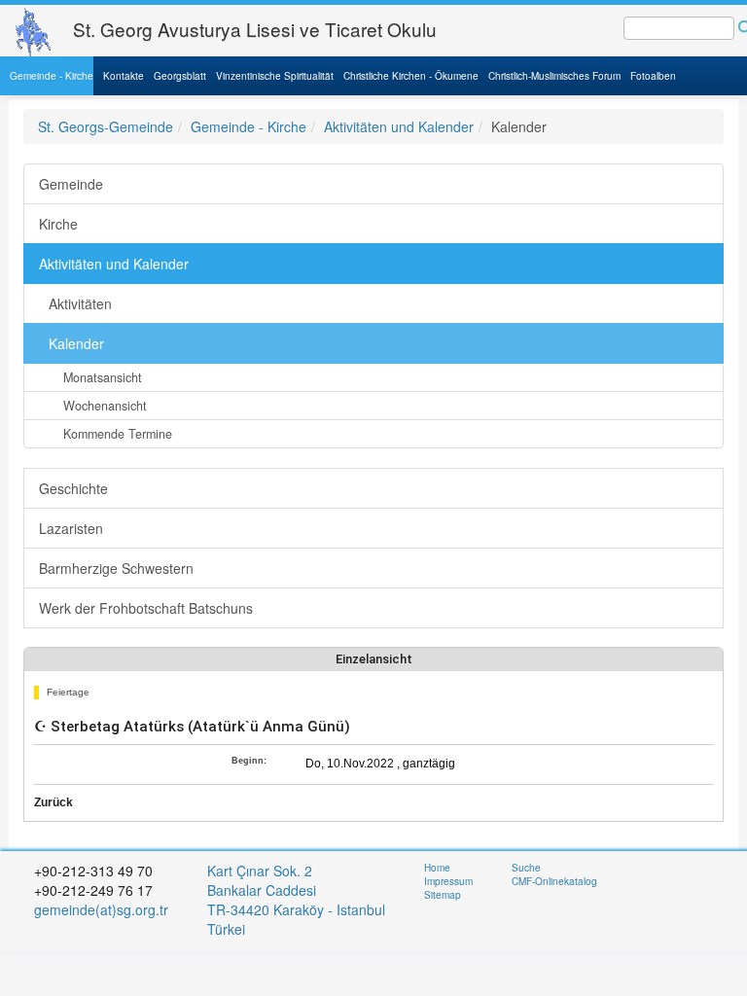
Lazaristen (71, 528)
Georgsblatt (180, 76)
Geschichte (73, 488)
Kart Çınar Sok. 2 (259, 870)
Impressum (448, 881)
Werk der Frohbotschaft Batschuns (146, 608)
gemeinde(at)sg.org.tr (101, 909)
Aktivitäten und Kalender (399, 126)
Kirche (58, 223)
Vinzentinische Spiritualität (275, 76)
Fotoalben (653, 76)
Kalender (76, 343)
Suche (526, 867)
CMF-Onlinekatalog (554, 881)
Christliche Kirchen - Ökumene (411, 76)
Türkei (228, 929)
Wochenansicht (105, 405)
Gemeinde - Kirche (51, 76)
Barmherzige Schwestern (116, 568)
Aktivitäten (80, 303)
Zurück (53, 802)
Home (437, 867)
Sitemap (442, 895)
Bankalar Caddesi (261, 890)
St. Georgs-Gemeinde (105, 126)
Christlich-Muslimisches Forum (554, 76)
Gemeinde (71, 184)
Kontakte (123, 76)
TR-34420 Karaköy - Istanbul (296, 909)
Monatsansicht (102, 377)
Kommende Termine (117, 434)
